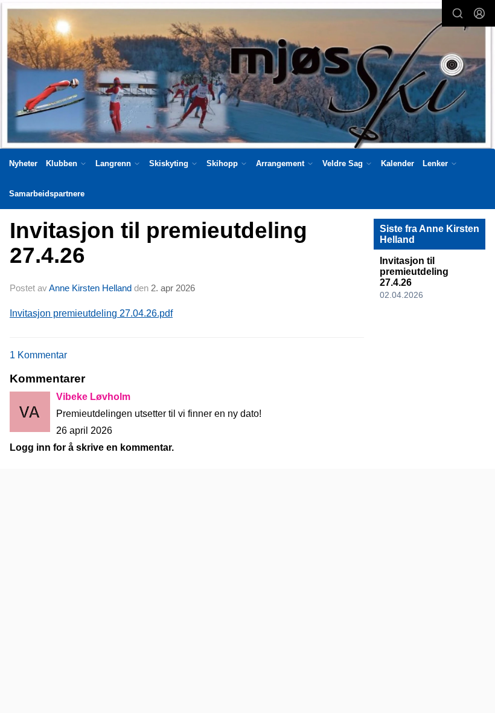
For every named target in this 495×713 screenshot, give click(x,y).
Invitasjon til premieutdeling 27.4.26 (158, 243)
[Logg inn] (479, 13)
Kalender (397, 163)
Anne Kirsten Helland (90, 288)
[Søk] (457, 13)
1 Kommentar (38, 355)
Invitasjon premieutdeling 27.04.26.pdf (91, 313)
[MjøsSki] (247, 76)
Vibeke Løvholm (93, 397)
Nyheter (23, 163)
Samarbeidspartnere (47, 193)
